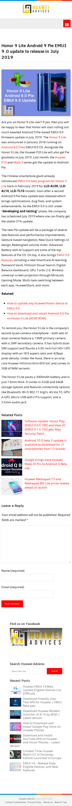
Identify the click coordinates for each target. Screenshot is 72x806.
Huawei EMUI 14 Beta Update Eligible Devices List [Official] (42, 689)
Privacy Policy (35, 802)
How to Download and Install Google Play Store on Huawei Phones (42, 726)
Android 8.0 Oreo (13, 147)
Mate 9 (18, 162)
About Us (48, 802)
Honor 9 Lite (57, 137)
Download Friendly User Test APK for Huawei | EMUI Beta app (42, 702)
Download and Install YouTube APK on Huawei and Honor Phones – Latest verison (35, 740)
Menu (67, 23)
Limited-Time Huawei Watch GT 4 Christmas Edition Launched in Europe (42, 754)
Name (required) (12, 571)
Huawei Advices (26, 798)
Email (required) (12, 587)
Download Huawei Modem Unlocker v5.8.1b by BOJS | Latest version (41, 714)
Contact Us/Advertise (16, 802)
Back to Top (61, 802)
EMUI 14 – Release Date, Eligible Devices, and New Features (40, 766)
